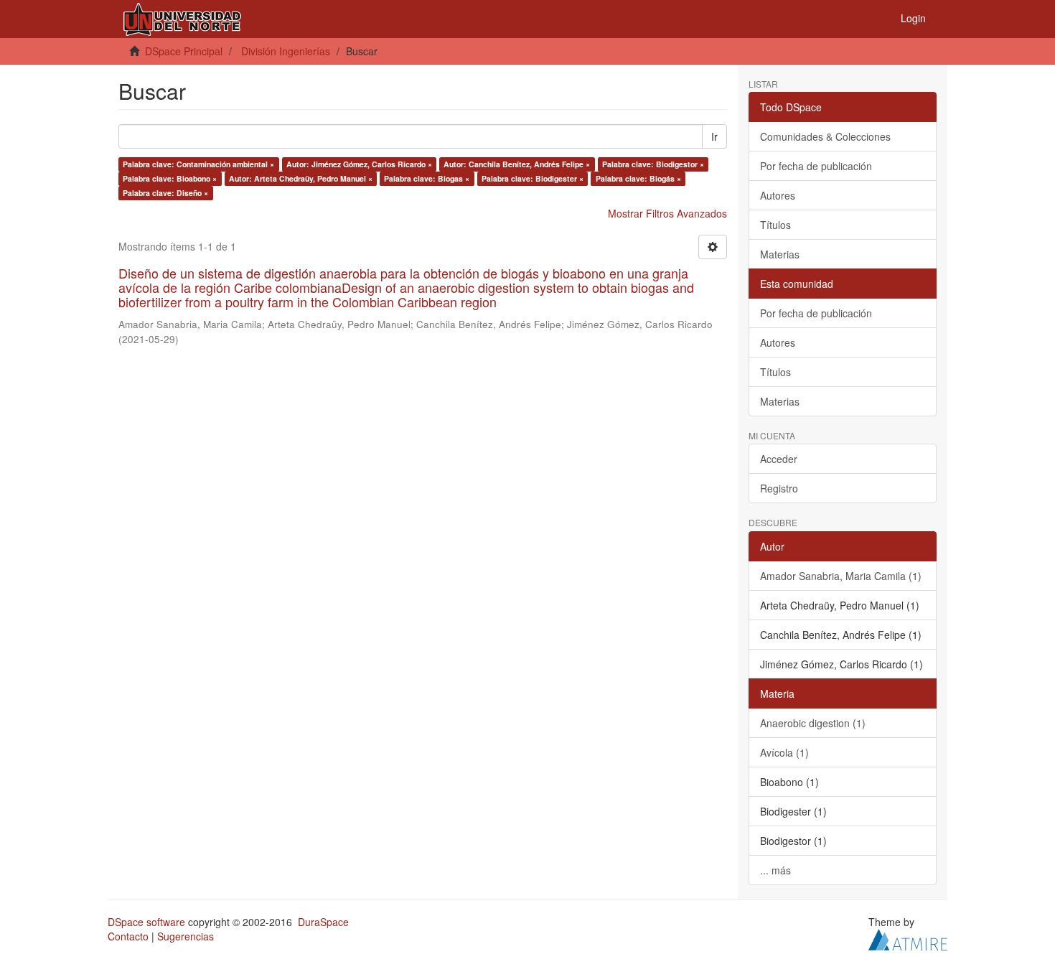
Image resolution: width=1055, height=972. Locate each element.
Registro (779, 488)
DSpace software (146, 922)
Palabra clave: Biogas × (426, 178)
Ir (714, 136)
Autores (777, 195)
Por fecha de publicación (816, 166)
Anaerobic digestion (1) (813, 723)
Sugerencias (185, 936)
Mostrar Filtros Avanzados (667, 213)
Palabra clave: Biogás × (638, 178)
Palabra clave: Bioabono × (170, 178)
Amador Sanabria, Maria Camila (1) (841, 576)
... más (775, 870)
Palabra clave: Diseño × (165, 192)
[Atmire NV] (907, 937)
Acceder (778, 459)
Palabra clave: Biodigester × (532, 178)
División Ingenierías (285, 51)
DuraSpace (323, 922)
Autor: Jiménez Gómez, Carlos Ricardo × (359, 164)
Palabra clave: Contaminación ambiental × (198, 164)
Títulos (775, 225)
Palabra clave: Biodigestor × (653, 164)
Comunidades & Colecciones (825, 136)
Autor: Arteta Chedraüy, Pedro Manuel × (300, 178)
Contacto (128, 936)
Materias (780, 254)
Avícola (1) (784, 752)
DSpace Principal (183, 51)
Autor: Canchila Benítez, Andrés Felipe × (517, 164)
